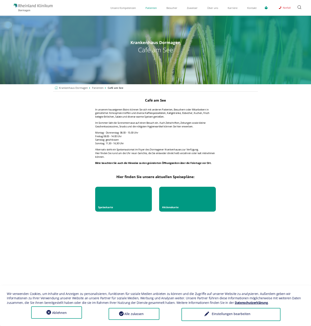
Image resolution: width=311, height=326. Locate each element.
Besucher (171, 8)
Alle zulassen (134, 314)
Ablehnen (59, 312)
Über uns (212, 8)
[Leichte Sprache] (267, 7)
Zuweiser (192, 8)
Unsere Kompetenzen (123, 8)
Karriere (232, 8)
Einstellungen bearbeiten (231, 314)
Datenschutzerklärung (251, 302)
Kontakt (252, 8)
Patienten (151, 8)
